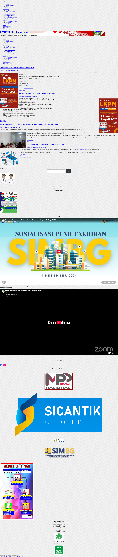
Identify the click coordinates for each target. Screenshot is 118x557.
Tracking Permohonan (10, 18)
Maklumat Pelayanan (7, 27)
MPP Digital (8, 10)
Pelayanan (7, 12)
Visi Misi (7, 4)
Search (1, 168)
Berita (28, 141)
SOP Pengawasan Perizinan (11, 17)
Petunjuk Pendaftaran (10, 11)
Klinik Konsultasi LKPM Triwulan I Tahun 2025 (17, 68)
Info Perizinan (6, 9)
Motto (6, 6)
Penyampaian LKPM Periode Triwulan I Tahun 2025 (37, 93)
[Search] (68, 171)
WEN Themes (20, 556)
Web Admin (15, 70)
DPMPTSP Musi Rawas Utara (14, 32)
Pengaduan (5, 20)
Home (4, 1)
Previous (22, 157)
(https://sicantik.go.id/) (82, 149)
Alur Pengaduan (8, 22)
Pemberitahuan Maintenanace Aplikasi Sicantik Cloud (46, 144)
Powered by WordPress (5, 556)
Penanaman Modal (9, 15)
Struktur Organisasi (9, 5)
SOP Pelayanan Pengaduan (11, 21)
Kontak (7, 7)
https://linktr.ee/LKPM (28, 88)
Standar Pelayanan (7, 26)
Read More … (3, 120)
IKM (4, 28)
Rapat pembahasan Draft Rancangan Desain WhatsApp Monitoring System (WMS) (29, 124)
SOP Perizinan (8, 16)
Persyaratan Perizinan (10, 14)
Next (30, 157)
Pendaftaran (27, 85)
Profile (4, 2)
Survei (4, 25)
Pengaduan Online (9, 23)
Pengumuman (22, 90)
